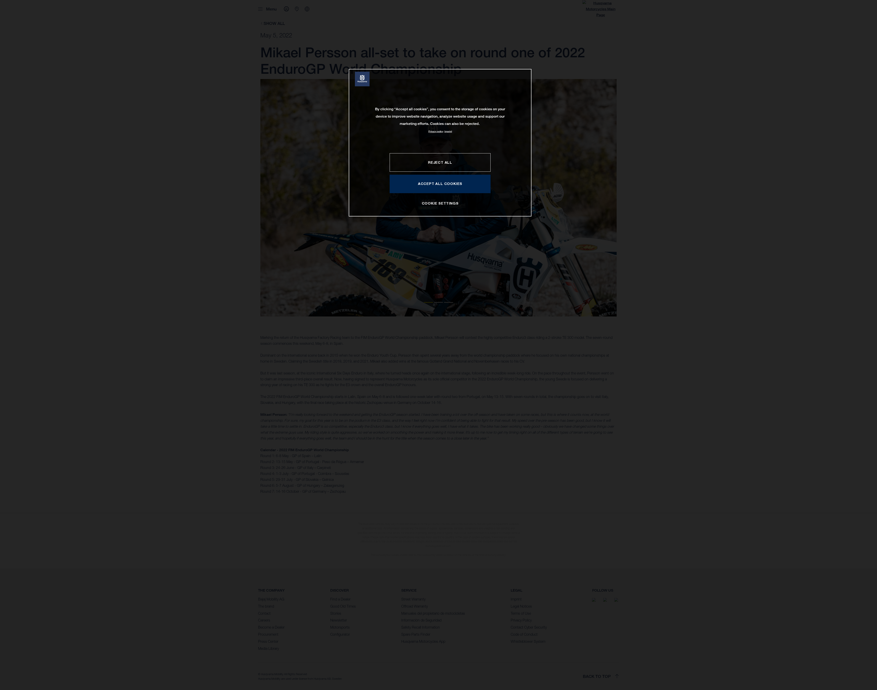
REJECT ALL (440, 162)
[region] (440, 142)
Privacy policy (435, 131)
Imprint (448, 131)
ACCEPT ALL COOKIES (440, 184)
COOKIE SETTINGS (440, 203)
